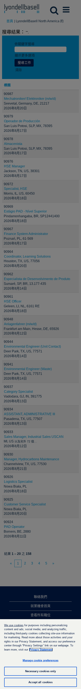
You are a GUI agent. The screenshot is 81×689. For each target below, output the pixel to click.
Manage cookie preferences (40, 660)
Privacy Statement (41, 649)
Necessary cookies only (40, 671)
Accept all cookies (40, 682)
